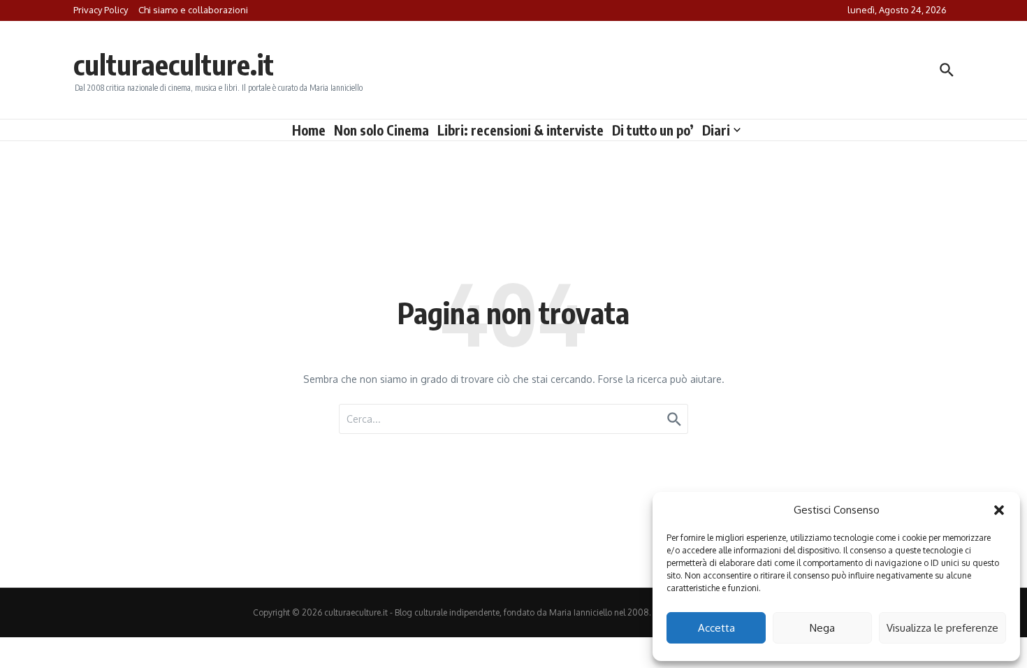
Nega (822, 627)
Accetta (716, 627)
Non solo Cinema (381, 130)
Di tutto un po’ (653, 130)
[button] (999, 510)
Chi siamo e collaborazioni (193, 9)
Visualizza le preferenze (942, 627)
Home (309, 130)
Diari (716, 130)
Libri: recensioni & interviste (520, 130)
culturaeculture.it (173, 64)
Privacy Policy (100, 9)
